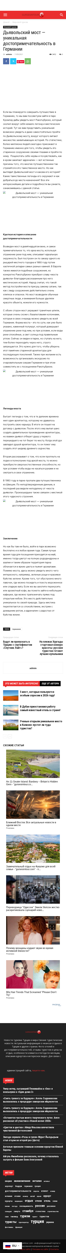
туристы (10, 1221)
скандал (8, 1211)
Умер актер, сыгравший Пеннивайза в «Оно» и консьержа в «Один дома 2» (28, 1090)
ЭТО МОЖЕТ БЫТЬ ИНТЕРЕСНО (21, 683)
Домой (6, 22)
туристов (44, 1216)
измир (52, 1191)
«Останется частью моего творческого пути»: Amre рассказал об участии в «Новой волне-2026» (31, 1119)
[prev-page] (5, 736)
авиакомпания (22, 1180)
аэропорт (9, 1186)
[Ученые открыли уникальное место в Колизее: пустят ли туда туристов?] (10, 725)
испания (8, 1196)
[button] (5, 15)
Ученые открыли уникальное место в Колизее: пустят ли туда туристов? (41, 725)
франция (18, 1227)
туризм (25, 1216)
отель (47, 1200)
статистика (40, 1211)
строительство (53, 1211)
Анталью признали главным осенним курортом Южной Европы (33, 1148)
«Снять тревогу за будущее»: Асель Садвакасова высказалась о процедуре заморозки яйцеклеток (30, 1100)
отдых (29, 1200)
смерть (17, 1211)
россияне (51, 1206)
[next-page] (10, 736)
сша (6, 1216)
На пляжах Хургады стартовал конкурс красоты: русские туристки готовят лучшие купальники (51, 648)
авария (8, 1181)
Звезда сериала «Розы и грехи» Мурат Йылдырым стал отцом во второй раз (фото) (30, 1139)
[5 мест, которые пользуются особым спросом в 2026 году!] (10, 695)
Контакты (54, 1249)
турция (37, 1221)
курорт (47, 1195)
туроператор (24, 1222)
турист (34, 1217)
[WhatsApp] (28, 61)
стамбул (27, 1210)
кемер (25, 1196)
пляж (55, 1201)
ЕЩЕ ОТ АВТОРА (50, 683)
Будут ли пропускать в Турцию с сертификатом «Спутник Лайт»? (17, 644)
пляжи (7, 1206)
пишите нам (38, 1070)
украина (50, 1222)
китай (32, 1196)
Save (22, 61)
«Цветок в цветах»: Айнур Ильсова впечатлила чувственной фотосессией (28, 1129)
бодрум (18, 1186)
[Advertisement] (33, 5)
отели (38, 1200)
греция (38, 1186)
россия (40, 1205)
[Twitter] (13, 61)
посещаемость (26, 1206)
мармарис (19, 1201)
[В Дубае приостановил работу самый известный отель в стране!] (10, 710)
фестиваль (9, 1227)
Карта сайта (25, 1249)
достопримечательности (18, 1191)
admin (9, 54)
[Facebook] (6, 61)
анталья (47, 1181)
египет (44, 1191)
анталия (37, 1180)
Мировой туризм (20, 22)
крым (39, 1196)
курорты (9, 1201)
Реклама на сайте (40, 1249)
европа (36, 1191)
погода (14, 1206)
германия (16, 629)
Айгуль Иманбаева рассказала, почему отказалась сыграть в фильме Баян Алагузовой (31, 1158)
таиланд (14, 1216)
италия (17, 1196)
